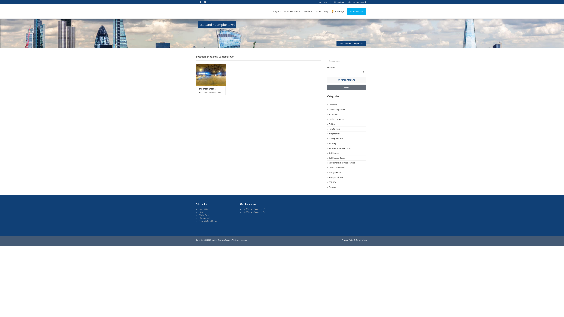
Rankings (339, 11)
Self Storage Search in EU (254, 212)
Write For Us (204, 215)
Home (340, 43)
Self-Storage (334, 153)
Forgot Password (358, 2)
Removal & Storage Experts (340, 148)
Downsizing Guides (337, 109)
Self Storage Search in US (254, 209)
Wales (318, 11)
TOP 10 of (333, 182)
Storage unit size (336, 177)
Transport (333, 187)
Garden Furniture (336, 119)
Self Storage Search (222, 240)
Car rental (333, 104)
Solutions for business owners (342, 162)
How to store (334, 129)
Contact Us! (204, 218)
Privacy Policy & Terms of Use (354, 240)
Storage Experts (336, 172)
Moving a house (336, 138)
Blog (326, 11)
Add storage (357, 11)
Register (340, 2)
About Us (203, 209)
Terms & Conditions (208, 221)
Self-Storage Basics (337, 158)
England (277, 11)
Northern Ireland (292, 11)
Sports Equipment (337, 167)
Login (324, 2)
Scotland (308, 11)
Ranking (332, 143)
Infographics (334, 133)
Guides (332, 124)
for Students (334, 114)
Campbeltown (358, 43)
